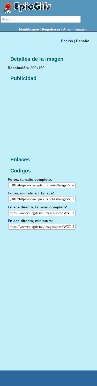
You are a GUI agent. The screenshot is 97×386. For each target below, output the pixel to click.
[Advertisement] (46, 119)
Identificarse (29, 29)
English (67, 41)
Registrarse (51, 29)
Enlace (14, 207)
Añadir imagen (75, 29)
